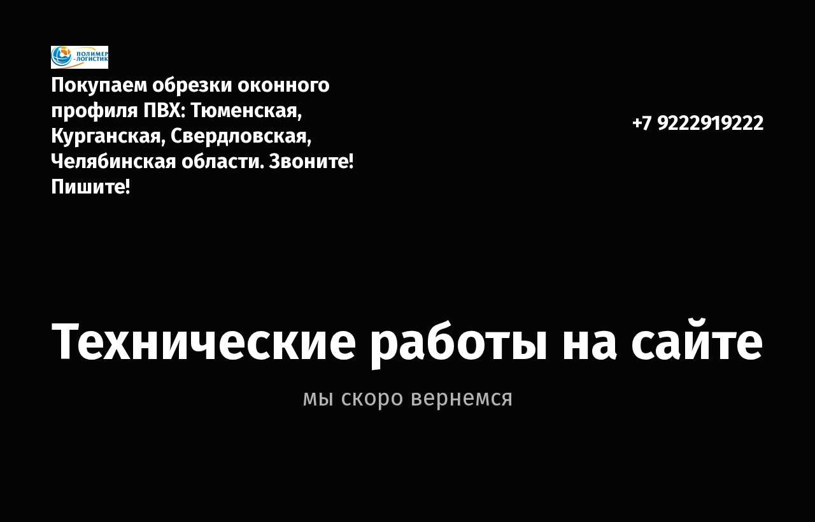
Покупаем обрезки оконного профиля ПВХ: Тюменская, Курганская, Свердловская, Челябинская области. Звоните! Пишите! (202, 136)
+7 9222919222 (698, 123)
